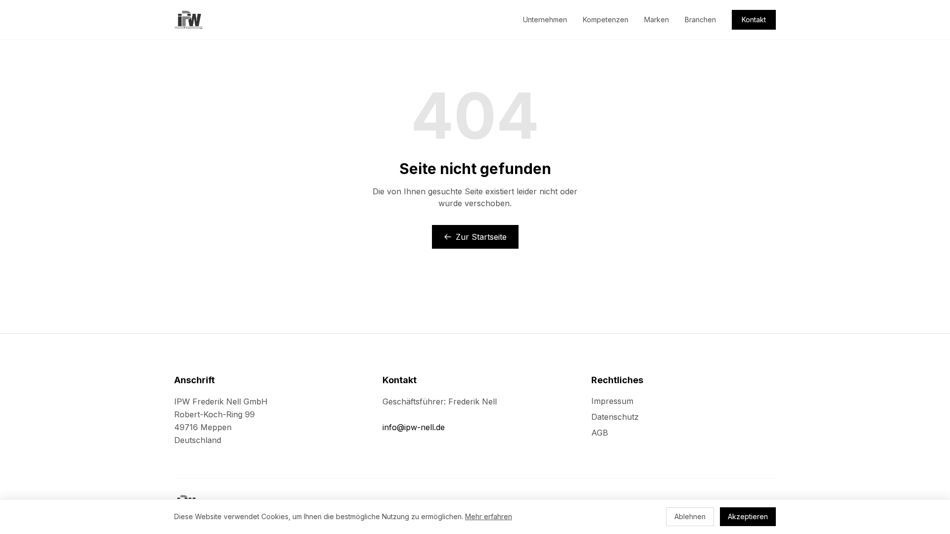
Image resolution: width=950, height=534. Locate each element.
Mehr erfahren (488, 516)
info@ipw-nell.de (413, 427)
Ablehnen (690, 516)
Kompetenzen (605, 19)
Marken (656, 19)
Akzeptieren (748, 516)
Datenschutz (615, 417)
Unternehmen (545, 19)
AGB (599, 433)
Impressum (612, 401)
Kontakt (754, 19)
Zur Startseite (481, 237)
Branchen (700, 19)
